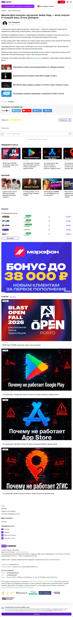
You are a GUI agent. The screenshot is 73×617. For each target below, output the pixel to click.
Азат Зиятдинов (14, 22)
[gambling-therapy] (57, 593)
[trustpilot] (33, 593)
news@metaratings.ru (13, 572)
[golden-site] (10, 593)
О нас (3, 506)
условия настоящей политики (54, 610)
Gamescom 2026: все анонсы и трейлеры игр (19, 6)
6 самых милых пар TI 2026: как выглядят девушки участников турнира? (10, 194)
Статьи (4, 296)
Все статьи (13, 296)
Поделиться (63, 120)
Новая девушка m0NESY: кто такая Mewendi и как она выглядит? (51, 193)
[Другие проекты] (7, 2)
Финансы (4, 521)
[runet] (3, 593)
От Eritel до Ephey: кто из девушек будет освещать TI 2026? (31, 193)
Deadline (11, 101)
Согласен (36, 614)
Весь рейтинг (10, 238)
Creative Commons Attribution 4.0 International (41, 581)
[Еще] (71, 2)
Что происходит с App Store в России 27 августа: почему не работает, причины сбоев (52, 165)
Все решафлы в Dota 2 (47, 6)
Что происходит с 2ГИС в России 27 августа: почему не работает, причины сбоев (28, 493)
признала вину (35, 58)
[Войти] (67, 2)
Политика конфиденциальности (10, 514)
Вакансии (4, 508)
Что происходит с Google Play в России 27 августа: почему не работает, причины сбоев (31, 165)
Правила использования (8, 511)
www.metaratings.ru (21, 552)
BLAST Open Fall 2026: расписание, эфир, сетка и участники (10, 164)
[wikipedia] (22, 593)
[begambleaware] (45, 593)
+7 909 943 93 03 (12, 575)
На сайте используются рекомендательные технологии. (17, 587)
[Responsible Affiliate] (8, 599)
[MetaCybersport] (8, 546)
